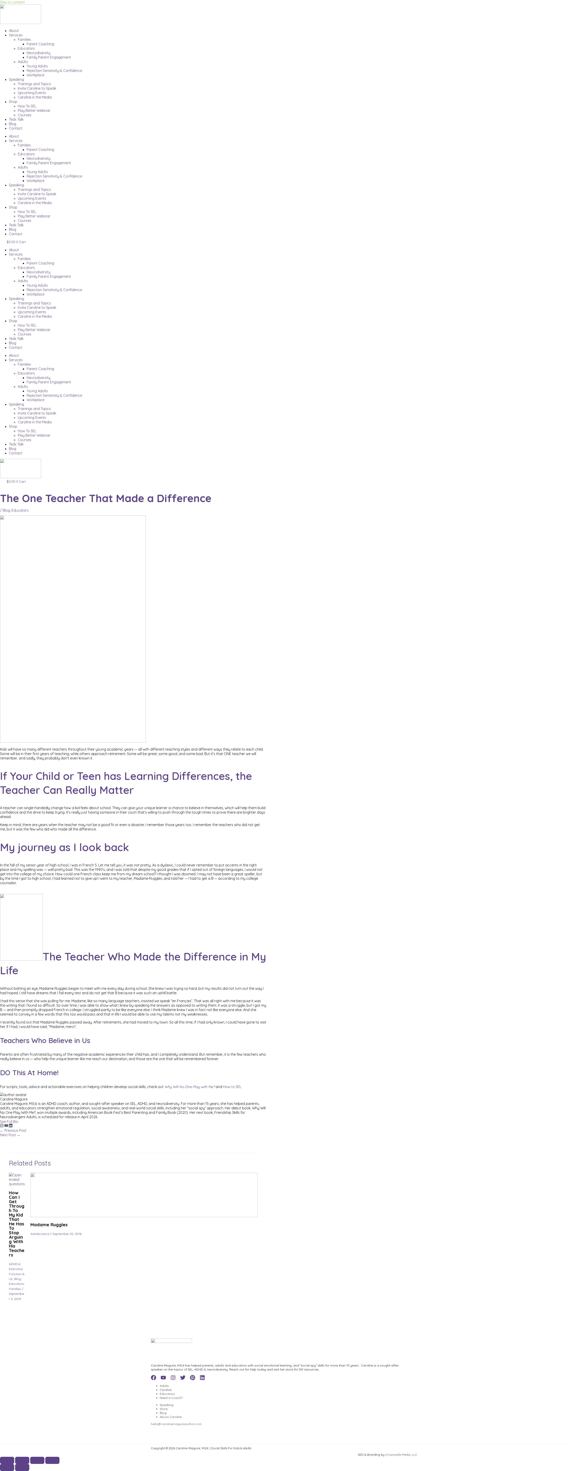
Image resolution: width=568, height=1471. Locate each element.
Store (164, 1409)
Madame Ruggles (49, 1224)
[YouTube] (6, 1126)
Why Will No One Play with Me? (190, 1087)
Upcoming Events (32, 93)
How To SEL (27, 106)
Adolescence (39, 1234)
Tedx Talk (16, 119)
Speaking (16, 79)
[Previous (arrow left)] (7, 1467)
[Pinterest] (192, 1379)
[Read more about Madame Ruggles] (144, 1216)
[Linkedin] (202, 1379)
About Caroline (171, 1417)
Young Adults (37, 66)
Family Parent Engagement (49, 57)
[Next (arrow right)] (22, 1467)
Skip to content (12, 2)
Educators (26, 48)
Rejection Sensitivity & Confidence (54, 70)
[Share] (37, 1460)
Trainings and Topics (34, 84)
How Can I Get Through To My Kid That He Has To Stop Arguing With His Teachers (16, 1224)
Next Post (10, 1135)
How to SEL (232, 1087)
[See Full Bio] (21, 1121)
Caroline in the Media (35, 97)
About (14, 30)
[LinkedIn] (10, 1126)
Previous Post (13, 1130)
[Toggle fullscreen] (22, 1460)
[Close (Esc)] (52, 1460)
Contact (15, 128)
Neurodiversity (38, 53)
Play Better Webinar (34, 110)
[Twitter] (182, 1379)
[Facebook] (153, 1379)
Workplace (35, 75)
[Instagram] (2, 1126)
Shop (13, 101)
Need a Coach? (171, 1398)
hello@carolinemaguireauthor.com (176, 1424)
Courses (24, 115)
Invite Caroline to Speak (37, 88)
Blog (12, 124)
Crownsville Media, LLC (401, 1454)
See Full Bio (9, 1121)
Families (24, 39)
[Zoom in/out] (7, 1460)
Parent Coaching (40, 44)
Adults (23, 61)
